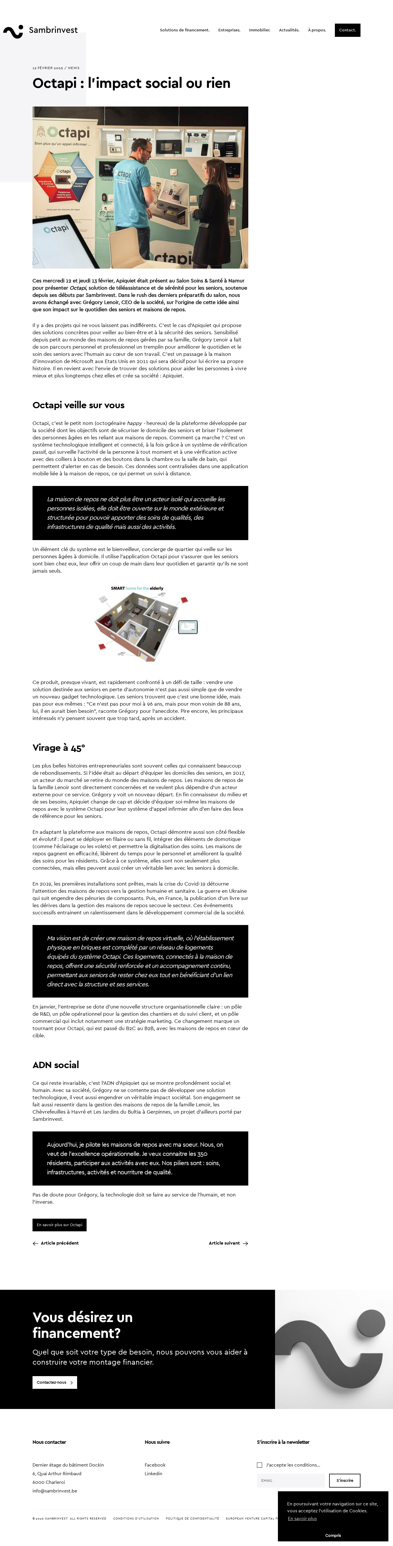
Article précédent (60, 1243)
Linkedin (153, 1473)
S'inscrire (345, 1481)
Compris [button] (333, 1535)
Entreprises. (229, 30)
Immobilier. (259, 30)
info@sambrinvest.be (55, 1491)
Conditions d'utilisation (136, 1518)
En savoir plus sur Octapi (59, 1225)
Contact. (347, 30)
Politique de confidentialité (192, 1518)
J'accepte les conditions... (293, 1465)
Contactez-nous (51, 1382)
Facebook (155, 1465)
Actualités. (289, 30)
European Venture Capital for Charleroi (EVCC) (270, 1518)
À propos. (317, 30)
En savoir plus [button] (302, 1518)
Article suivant (224, 1243)
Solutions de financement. (185, 30)
